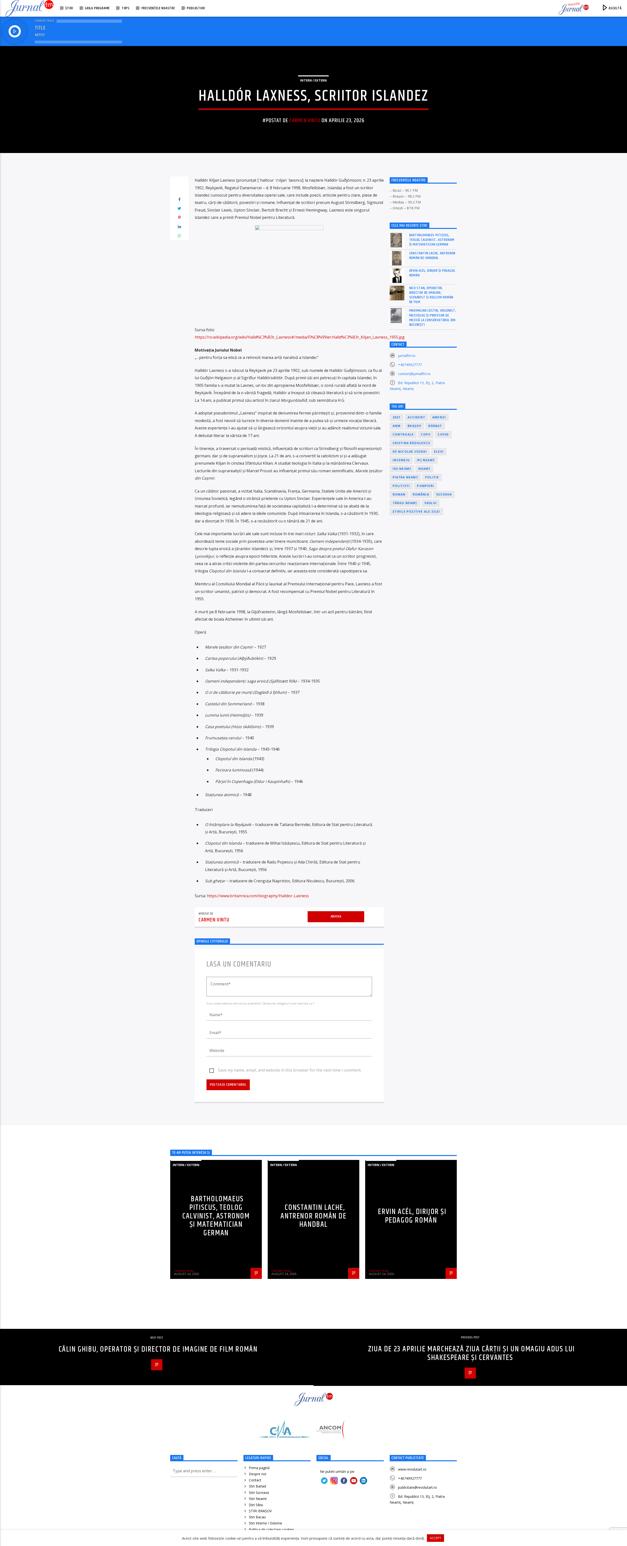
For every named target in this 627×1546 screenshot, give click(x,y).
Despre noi (257, 1474)
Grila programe (97, 8)
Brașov (414, 426)
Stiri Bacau (257, 1517)
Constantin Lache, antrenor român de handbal (432, 255)
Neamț (424, 469)
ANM (397, 426)
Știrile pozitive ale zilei (416, 511)
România (421, 494)
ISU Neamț (402, 469)
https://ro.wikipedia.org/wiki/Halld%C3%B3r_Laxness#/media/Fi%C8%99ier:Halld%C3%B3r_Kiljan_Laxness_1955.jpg (300, 337)
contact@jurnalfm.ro (414, 373)
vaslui (430, 503)
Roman (399, 494)
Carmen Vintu (304, 120)
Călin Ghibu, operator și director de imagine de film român (158, 1349)
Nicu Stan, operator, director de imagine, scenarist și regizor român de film (431, 295)
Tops (126, 8)
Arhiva (336, 916)
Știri (69, 8)
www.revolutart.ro (412, 1469)
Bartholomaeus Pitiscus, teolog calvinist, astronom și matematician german (432, 240)
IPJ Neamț (426, 460)
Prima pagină (259, 1467)
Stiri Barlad (257, 1486)
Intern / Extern (313, 80)
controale (403, 434)
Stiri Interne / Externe (265, 1523)
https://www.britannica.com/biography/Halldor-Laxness (258, 895)
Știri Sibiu (256, 1504)
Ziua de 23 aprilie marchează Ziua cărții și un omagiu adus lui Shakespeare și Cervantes (471, 1353)
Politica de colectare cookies (271, 1529)
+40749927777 (410, 364)
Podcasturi (196, 8)
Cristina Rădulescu (411, 443)
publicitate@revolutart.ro (417, 1487)
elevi (439, 451)
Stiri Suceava (259, 1492)
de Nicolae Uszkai (410, 451)
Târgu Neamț (405, 503)
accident (416, 417)
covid (443, 434)
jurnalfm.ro (406, 355)
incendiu (401, 460)
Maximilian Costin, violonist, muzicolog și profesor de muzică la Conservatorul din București (432, 317)
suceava (444, 494)
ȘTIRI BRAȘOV (260, 1511)
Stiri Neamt (258, 1498)
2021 (397, 417)
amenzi (439, 417)
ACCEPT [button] (435, 1538)
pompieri (425, 486)
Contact (255, 1480)
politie (432, 477)
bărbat (435, 426)
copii (426, 434)
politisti (401, 486)
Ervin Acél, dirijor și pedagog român (432, 273)
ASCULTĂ (614, 8)
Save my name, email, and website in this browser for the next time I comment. (290, 1070)
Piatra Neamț (405, 477)
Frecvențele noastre (158, 8)
